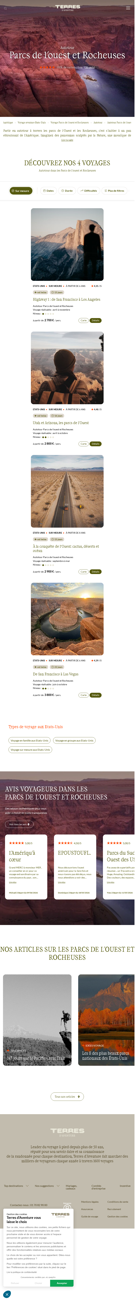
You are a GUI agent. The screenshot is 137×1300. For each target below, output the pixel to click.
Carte (84, 320)
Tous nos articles (65, 1096)
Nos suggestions (44, 1185)
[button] (7, 1294)
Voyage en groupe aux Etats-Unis (74, 740)
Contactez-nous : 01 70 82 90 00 (28, 1204)
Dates (50, 190)
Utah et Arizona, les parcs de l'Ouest (61, 422)
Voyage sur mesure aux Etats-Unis (30, 749)
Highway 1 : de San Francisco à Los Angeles (66, 299)
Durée (69, 190)
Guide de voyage (89, 1216)
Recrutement (114, 1209)
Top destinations (13, 1185)
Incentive (125, 1185)
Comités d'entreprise (98, 1187)
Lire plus (12, 882)
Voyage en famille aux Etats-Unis (29, 740)
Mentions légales (90, 1201)
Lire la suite (67, 140)
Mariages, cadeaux (71, 1187)
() (89, 67)
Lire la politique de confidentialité (22, 1272)
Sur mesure (22, 190)
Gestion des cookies (117, 1216)
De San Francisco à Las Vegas (55, 674)
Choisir (38, 1283)
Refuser (15, 1283)
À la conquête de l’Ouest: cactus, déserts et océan (66, 548)
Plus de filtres (116, 190)
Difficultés (90, 190)
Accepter (62, 1283)
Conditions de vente (117, 1201)
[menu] (128, 8)
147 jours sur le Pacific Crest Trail (36, 1058)
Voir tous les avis (18, 824)
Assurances (87, 1209)
